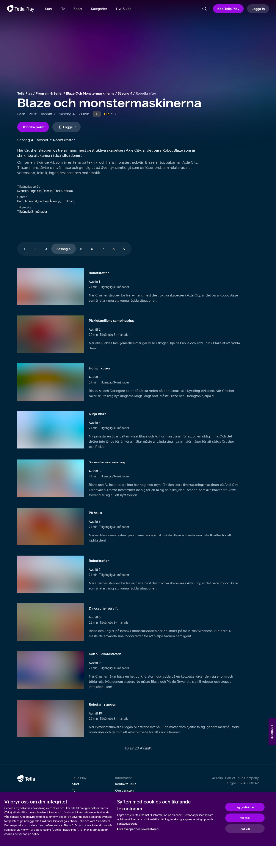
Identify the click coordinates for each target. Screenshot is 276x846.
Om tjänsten (124, 790)
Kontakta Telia (125, 784)
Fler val (245, 828)
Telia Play (24, 93)
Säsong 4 (125, 93)
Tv (73, 790)
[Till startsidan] (20, 8)
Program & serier (49, 93)
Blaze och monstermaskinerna (90, 93)
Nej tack (245, 817)
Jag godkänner (245, 807)
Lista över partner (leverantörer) (137, 829)
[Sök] (204, 8)
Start (75, 784)
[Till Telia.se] (26, 778)
